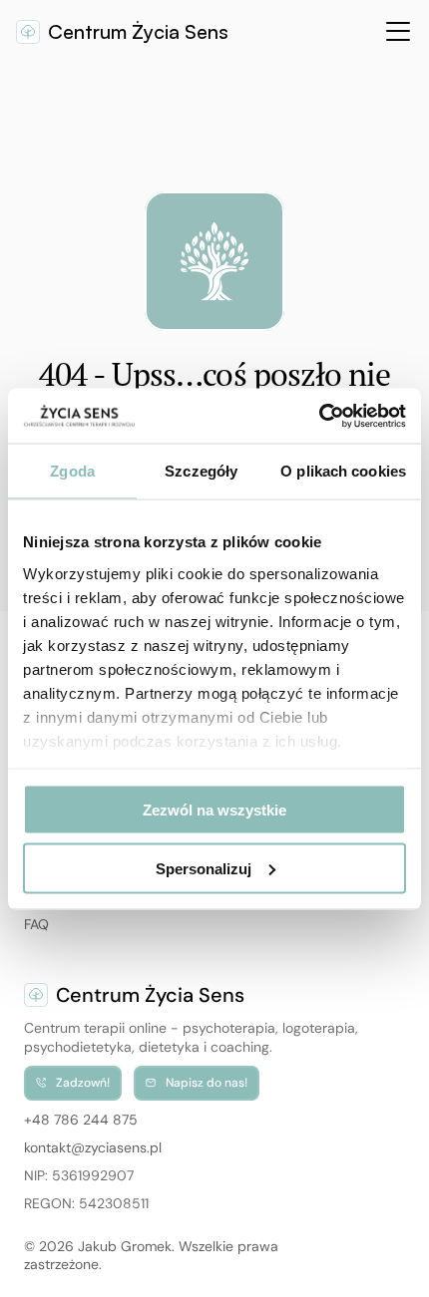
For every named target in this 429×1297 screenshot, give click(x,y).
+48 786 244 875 (81, 1120)
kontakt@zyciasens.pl (93, 1147)
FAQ (36, 924)
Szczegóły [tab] (201, 471)
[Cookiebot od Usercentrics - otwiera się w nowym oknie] (318, 416)
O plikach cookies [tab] (343, 471)
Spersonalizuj (203, 867)
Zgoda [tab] (72, 471)
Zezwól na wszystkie (214, 810)
